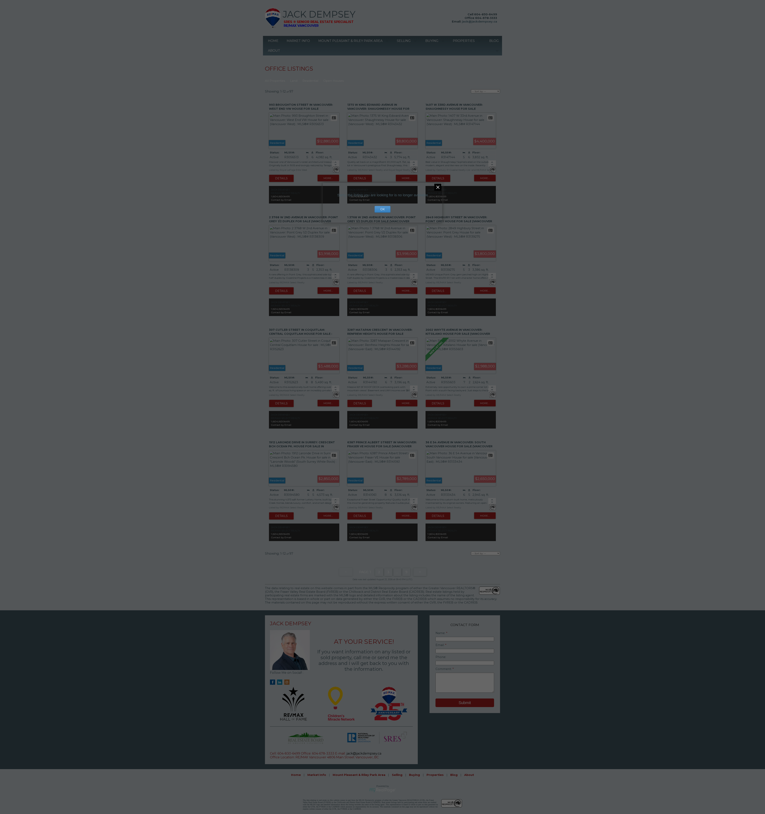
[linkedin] (280, 682)
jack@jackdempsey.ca (479, 21)
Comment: (443, 669)
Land (293, 81)
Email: (440, 645)
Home (273, 41)
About (274, 50)
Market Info (298, 41)
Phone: (440, 657)
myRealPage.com (382, 790)
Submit (465, 702)
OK (382, 209)
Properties (464, 41)
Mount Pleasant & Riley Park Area (350, 41)
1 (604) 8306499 (280, 196)
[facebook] (273, 682)
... (397, 572)
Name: (440, 633)
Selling (404, 41)
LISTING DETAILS (281, 178)
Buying (431, 41)
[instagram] (287, 682)
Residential (310, 81)
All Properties (275, 81)
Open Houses (333, 81)
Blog (494, 41)
